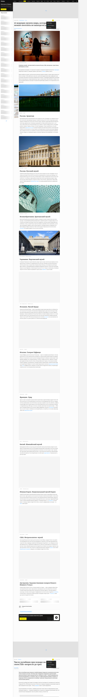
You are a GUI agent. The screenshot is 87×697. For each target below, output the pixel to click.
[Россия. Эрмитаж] (16, 85)
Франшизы (33, 1)
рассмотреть (55, 591)
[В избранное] (30, 633)
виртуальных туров (28, 410)
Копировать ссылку (56, 668)
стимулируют (56, 69)
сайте (21, 503)
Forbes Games (22, 1)
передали (37, 685)
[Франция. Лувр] (16, 104)
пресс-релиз (49, 633)
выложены (51, 407)
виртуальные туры (29, 127)
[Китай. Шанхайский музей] (16, 107)
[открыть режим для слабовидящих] (53, 20)
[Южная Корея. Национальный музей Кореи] (16, 110)
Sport (51, 1)
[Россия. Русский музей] (16, 89)
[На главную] (3, 1)
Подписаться (23, 618)
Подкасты (38, 1)
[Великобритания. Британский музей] (16, 92)
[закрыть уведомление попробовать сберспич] (55, 23)
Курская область (36, 633)
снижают (43, 71)
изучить (51, 547)
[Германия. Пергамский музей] (16, 95)
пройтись (44, 269)
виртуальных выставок (53, 364)
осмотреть (22, 228)
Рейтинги (28, 1)
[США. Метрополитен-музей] (16, 113)
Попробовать (49, 27)
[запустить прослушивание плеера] (55, 20)
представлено (47, 453)
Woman (48, 1)
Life (44, 1)
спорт (20, 633)
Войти (73, 1)
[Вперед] (61, 601)
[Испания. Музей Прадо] (16, 98)
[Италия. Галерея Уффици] (16, 101)
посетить (52, 593)
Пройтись (51, 500)
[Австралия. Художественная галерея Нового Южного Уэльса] (16, 116)
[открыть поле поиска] (76, 1)
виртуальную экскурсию (25, 549)
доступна (46, 316)
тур (23, 365)
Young (54, 1)
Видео (42, 1)
